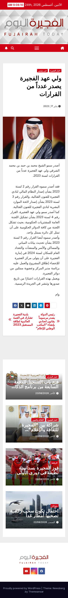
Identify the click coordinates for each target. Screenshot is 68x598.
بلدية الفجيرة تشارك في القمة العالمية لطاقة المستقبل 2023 (23, 319)
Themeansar (36, 591)
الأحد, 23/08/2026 (45, 393)
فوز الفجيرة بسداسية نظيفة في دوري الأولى (38, 470)
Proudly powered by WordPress (22, 588)
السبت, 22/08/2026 (44, 522)
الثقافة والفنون (38, 420)
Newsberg (59, 588)
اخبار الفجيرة (55, 70)
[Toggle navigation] (37, 48)
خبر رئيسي (42, 70)
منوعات (54, 506)
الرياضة (54, 463)
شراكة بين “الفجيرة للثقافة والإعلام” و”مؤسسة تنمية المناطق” (34, 429)
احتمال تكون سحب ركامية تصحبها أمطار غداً (34, 513)
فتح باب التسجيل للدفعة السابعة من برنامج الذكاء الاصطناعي (36, 386)
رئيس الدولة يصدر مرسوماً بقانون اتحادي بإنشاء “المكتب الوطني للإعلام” (45, 321)
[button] (12, 48)
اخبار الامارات (52, 377)
